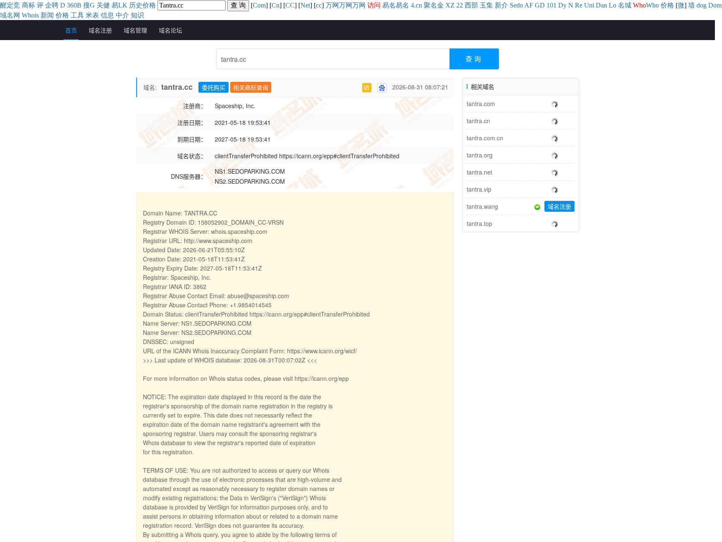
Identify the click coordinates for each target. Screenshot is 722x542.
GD (540, 5)
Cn (276, 5)
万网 (332, 5)
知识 (137, 15)
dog (702, 5)
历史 (135, 5)
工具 (77, 15)
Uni (589, 5)
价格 (149, 5)
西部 (471, 5)
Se (513, 5)
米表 (92, 15)
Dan (601, 5)
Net (305, 5)
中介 (122, 15)
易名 (389, 5)
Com (259, 5)
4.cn (416, 5)
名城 (624, 5)
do (519, 5)
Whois (30, 15)
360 (72, 5)
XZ (450, 5)
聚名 (430, 5)
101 (552, 5)
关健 (103, 5)
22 (459, 5)
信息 (107, 15)
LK (122, 5)
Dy (562, 5)
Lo (612, 5)
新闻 (47, 15)
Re (578, 5)
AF (528, 5)
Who (652, 5)
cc (319, 5)
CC (290, 5)
